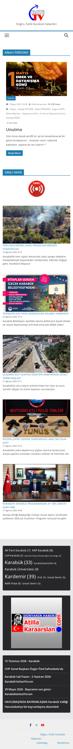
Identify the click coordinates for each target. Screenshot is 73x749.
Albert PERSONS (42, 109)
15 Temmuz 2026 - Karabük (22, 661)
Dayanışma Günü (30, 113)
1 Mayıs (12, 109)
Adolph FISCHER (25, 109)
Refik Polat (13, 583)
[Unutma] (36, 79)
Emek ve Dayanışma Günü (52, 113)
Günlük (10, 98)
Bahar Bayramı (13, 113)
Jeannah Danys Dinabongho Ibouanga (43, 556)
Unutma (14, 129)
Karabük (18, 562)
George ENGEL (13, 117)
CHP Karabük (14, 555)
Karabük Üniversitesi (21, 569)
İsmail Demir (31, 583)
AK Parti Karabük (17, 550)
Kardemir (20, 576)
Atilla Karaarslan (39, 104)
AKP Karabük (42, 550)
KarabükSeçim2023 (45, 563)
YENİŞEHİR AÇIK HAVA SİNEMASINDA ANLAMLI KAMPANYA (36, 313)
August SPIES (58, 109)
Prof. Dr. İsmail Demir (51, 577)
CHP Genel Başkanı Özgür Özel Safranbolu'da (34, 669)
